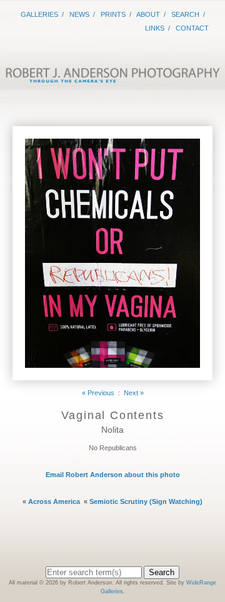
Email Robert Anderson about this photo (113, 474)
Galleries (39, 14)
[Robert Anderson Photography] (112, 78)
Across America (54, 501)
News (79, 14)
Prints (113, 14)
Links (154, 28)
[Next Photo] (112, 375)
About (148, 14)
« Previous (98, 393)
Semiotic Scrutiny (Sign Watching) (145, 501)
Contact (192, 28)
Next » (134, 393)
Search (185, 14)
